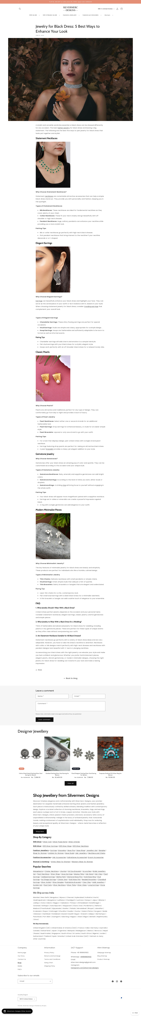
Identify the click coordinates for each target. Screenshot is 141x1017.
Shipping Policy (49, 966)
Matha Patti (61, 877)
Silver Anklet (46, 882)
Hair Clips (98, 874)
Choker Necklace (52, 871)
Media (20, 966)
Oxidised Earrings (48, 877)
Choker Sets (62, 879)
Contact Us (22, 959)
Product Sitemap (103, 959)
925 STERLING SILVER (50, 15)
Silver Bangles (58, 882)
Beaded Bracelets (89, 879)
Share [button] (40, 670)
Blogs (19, 963)
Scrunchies (87, 871)
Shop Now (40, 831)
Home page (22, 953)
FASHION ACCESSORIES (90, 15)
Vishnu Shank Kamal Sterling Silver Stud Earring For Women (30, 774)
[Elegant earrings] (53, 292)
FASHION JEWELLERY (70, 15)
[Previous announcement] (18, 2)
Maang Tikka (79, 874)
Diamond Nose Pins (74, 877)
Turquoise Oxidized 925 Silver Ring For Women (110, 774)
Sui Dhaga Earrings (48, 879)
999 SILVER (33, 15)
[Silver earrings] (53, 559)
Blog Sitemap (102, 956)
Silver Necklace (59, 885)
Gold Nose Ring (90, 877)
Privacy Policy (49, 953)
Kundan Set (37, 885)
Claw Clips (86, 882)
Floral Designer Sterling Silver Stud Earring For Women (84, 774)
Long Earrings (93, 885)
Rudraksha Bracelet (73, 882)
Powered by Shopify (40, 1005)
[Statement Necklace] (53, 188)
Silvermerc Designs (28, 1005)
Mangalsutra (38, 871)
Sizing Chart (48, 963)
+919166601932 (85, 957)
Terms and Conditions (52, 959)
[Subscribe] (50, 981)
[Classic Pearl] (53, 401)
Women (107, 15)
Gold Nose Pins (75, 879)
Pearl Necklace (43, 874)
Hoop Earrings (67, 874)
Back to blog (71, 678)
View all (71, 783)
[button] (20, 9)
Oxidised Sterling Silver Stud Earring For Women (57, 774)
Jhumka (63, 871)
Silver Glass (82, 885)
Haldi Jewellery (98, 882)
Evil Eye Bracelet (74, 871)
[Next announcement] (122, 2)
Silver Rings (55, 874)
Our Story (21, 956)
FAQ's (20, 969)
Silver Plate (71, 885)
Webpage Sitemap (104, 953)
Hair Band (89, 874)
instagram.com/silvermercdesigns (85, 968)
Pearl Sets (48, 885)
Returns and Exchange (52, 956)
